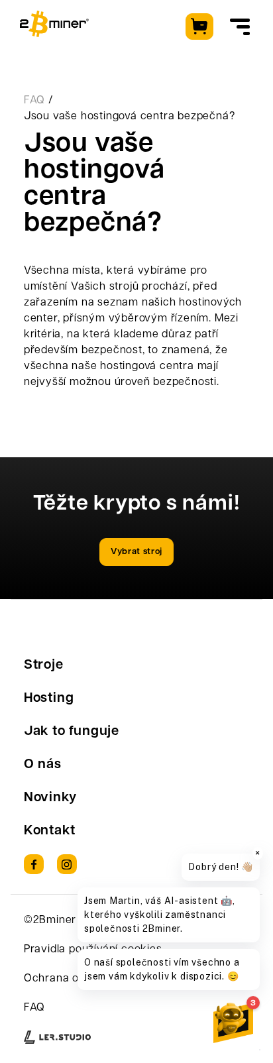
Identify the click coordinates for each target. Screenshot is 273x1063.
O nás (43, 764)
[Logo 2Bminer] (54, 24)
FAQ (34, 100)
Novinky (50, 798)
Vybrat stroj (136, 551)
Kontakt (50, 831)
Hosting (49, 698)
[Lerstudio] (57, 1037)
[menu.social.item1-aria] (34, 864)
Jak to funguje (71, 731)
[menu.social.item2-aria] (67, 864)
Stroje (44, 665)
